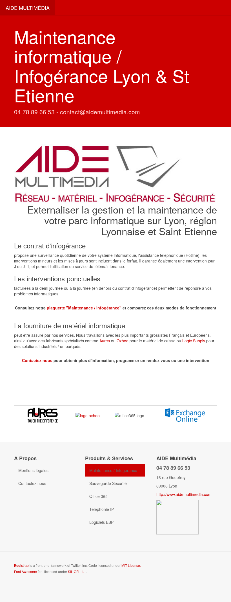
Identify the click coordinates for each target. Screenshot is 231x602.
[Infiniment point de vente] (87, 415)
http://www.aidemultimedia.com (184, 494)
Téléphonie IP (101, 509)
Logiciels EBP (101, 522)
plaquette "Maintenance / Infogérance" (84, 308)
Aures (105, 340)
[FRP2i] (177, 516)
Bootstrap (21, 565)
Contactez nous (37, 360)
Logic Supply (193, 340)
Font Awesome (25, 571)
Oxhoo (123, 340)
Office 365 (98, 496)
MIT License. (131, 565)
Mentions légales (33, 470)
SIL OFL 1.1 (77, 571)
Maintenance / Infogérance (113, 470)
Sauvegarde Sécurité (108, 483)
